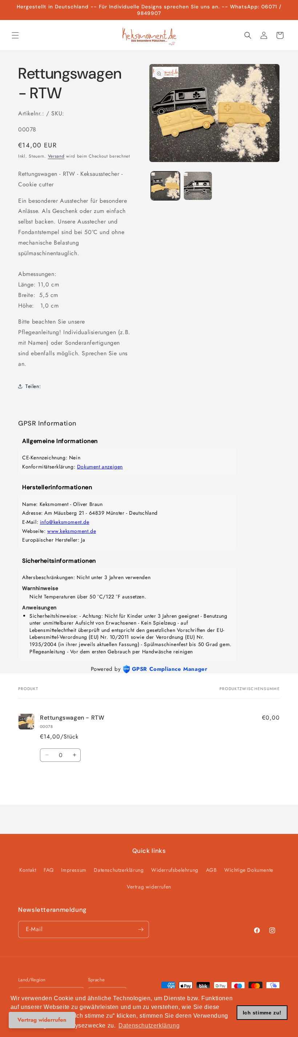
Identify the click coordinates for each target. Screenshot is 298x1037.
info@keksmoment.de (64, 522)
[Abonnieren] (141, 929)
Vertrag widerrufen (149, 886)
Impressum (73, 870)
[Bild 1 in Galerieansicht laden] (165, 186)
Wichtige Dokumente (248, 870)
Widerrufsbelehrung (174, 870)
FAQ (49, 870)
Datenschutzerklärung (119, 870)
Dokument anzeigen (100, 466)
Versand (56, 156)
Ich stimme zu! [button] (262, 1013)
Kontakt (27, 870)
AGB (211, 870)
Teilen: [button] (33, 386)
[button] (15, 35)
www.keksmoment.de (71, 531)
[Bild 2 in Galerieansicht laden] (198, 186)
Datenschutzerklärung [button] (149, 1025)
